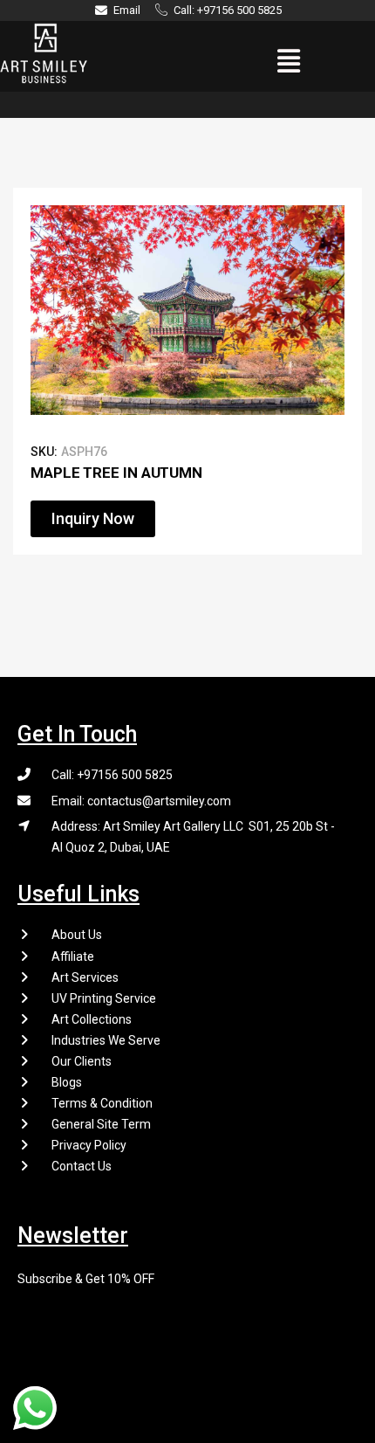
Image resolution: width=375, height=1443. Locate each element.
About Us (76, 935)
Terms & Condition (102, 1103)
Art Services (85, 977)
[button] (289, 61)
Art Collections (91, 1019)
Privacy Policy (88, 1145)
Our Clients (81, 1061)
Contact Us (81, 1166)
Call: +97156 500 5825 (112, 775)
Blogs (66, 1082)
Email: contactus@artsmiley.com (141, 801)
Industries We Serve (105, 1040)
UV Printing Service (103, 998)
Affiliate (72, 956)
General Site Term (101, 1124)
